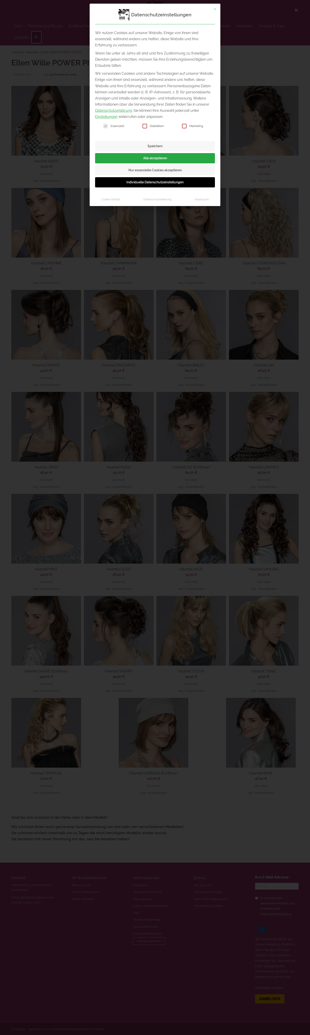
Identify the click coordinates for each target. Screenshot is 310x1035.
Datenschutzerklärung (113, 110)
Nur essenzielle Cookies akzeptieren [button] (155, 170)
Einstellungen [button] (106, 116)
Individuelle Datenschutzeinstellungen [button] (155, 182)
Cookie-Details (110, 199)
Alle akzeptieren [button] (155, 158)
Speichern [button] (155, 146)
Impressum (202, 199)
